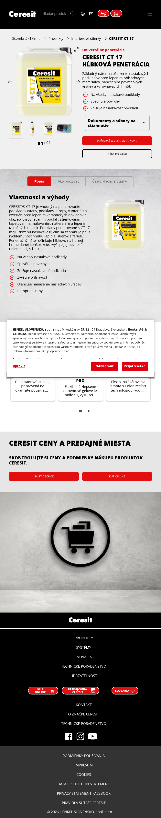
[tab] (39, 181)
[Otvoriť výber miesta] (82, 13)
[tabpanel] (80, 252)
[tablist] (80, 414)
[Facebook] (69, 736)
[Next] (77, 82)
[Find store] (103, 14)
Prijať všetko (135, 366)
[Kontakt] (91, 13)
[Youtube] (92, 736)
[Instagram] (80, 736)
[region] (80, 349)
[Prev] (10, 82)
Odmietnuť (105, 366)
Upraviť (19, 366)
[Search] (73, 13)
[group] (44, 96)
